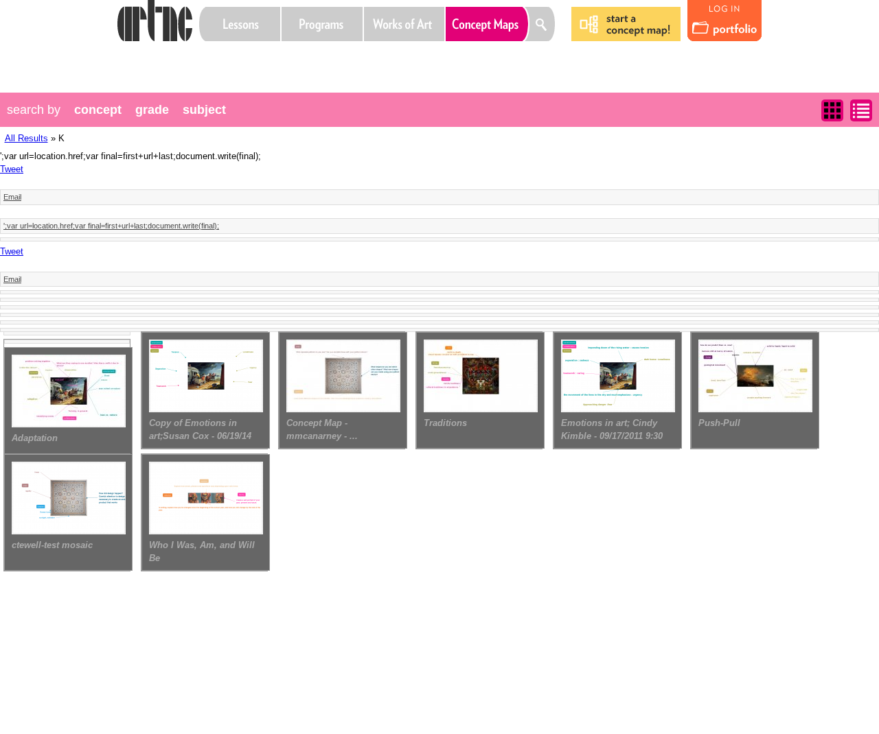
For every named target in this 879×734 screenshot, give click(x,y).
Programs (322, 24)
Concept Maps (487, 24)
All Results (26, 138)
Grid (832, 110)
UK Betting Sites (238, 58)
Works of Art (404, 24)
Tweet (11, 169)
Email (12, 197)
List (861, 110)
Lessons (239, 24)
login (724, 21)
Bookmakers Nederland (317, 58)
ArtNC (154, 20)
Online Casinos (212, 58)
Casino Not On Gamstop (290, 58)
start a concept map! (626, 24)
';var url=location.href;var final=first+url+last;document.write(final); (111, 226)
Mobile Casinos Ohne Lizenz (264, 58)
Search (542, 24)
